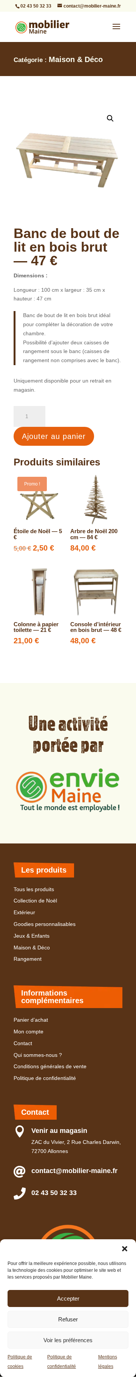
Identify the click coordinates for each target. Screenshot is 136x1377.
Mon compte (28, 1031)
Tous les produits (34, 889)
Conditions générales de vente (50, 1066)
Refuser (68, 1319)
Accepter (68, 1298)
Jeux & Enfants (31, 936)
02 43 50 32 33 (35, 6)
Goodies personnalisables (45, 924)
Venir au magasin (59, 1130)
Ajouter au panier (54, 436)
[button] (124, 1249)
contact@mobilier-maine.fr (74, 1171)
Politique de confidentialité (45, 1078)
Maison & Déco (76, 59)
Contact (23, 1043)
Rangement (28, 959)
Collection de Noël (35, 901)
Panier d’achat (31, 1020)
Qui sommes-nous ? (38, 1055)
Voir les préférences (68, 1340)
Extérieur (24, 912)
